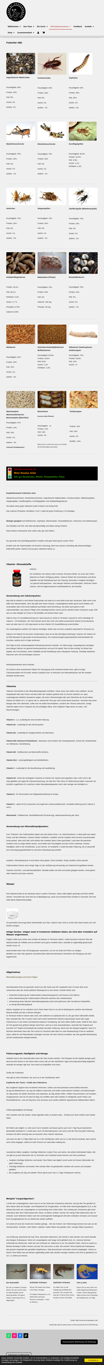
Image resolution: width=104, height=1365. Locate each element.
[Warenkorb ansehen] (43, 33)
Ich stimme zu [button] (93, 1360)
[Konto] (38, 33)
